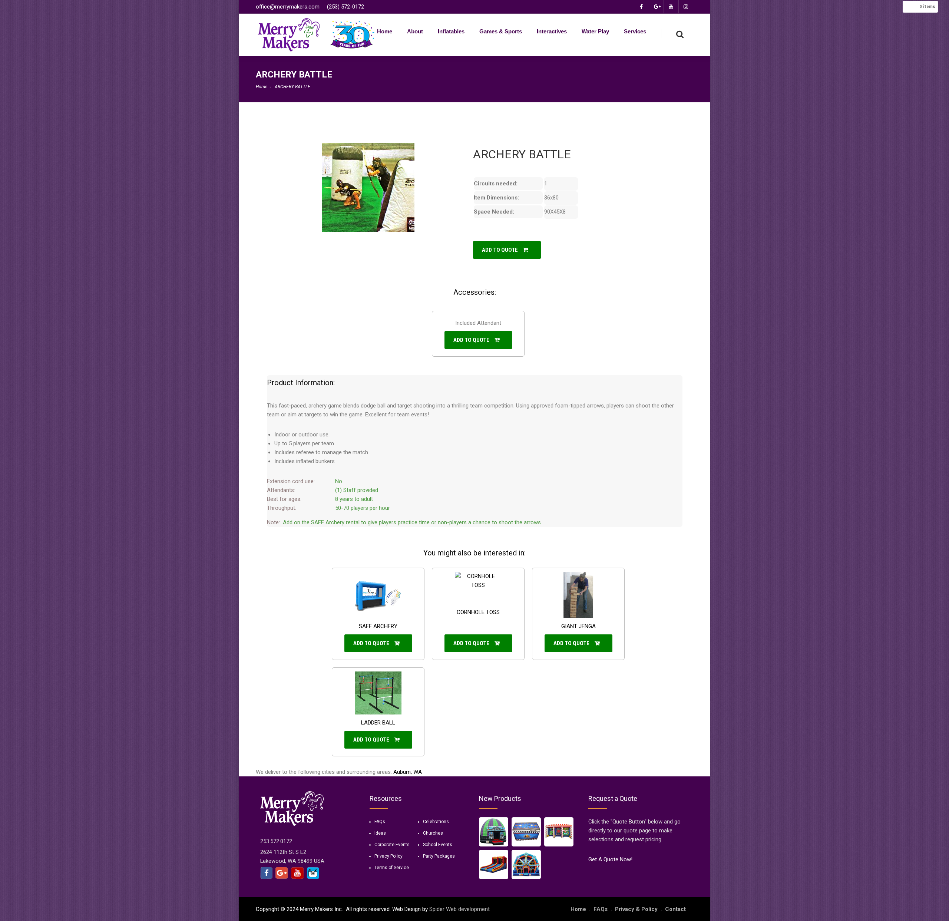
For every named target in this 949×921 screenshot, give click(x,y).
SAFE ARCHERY (378, 626)
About (415, 31)
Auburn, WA (407, 772)
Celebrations (436, 821)
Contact (675, 909)
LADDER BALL (378, 722)
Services (635, 31)
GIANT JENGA (578, 626)
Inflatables (451, 31)
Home (384, 31)
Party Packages (439, 856)
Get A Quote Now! (610, 859)
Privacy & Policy (636, 909)
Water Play (595, 31)
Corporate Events (392, 844)
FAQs (379, 821)
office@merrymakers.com (288, 6)
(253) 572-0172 (345, 6)
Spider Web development (459, 909)
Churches (433, 833)
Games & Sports (500, 31)
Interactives (552, 31)
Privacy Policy (388, 856)
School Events (437, 844)
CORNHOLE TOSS (478, 612)
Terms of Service (391, 867)
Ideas (380, 833)
